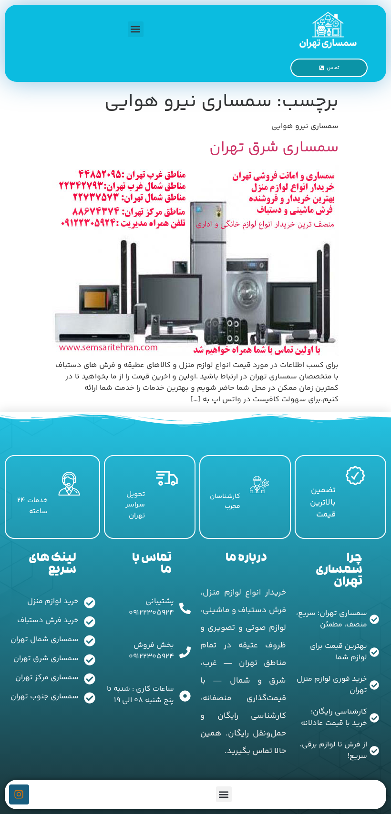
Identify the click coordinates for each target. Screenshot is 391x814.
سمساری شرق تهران (274, 148)
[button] (136, 29)
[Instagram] (19, 794)
